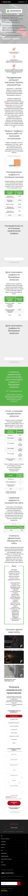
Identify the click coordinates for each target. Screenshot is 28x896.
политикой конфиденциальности (15, 812)
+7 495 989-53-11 (21, 1)
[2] (3, 890)
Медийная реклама (4, 856)
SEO (2, 835)
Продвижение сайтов (6, 38)
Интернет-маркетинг (5, 838)
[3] (4, 890)
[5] (6, 890)
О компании (3, 864)
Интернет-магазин (15, 38)
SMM (2, 850)
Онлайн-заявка (14, 827)
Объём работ (9, 105)
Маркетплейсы (4, 853)
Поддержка (3, 841)
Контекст (3, 847)
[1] (1, 890)
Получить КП (14, 803)
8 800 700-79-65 (14, 823)
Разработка (3, 844)
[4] (5, 890)
